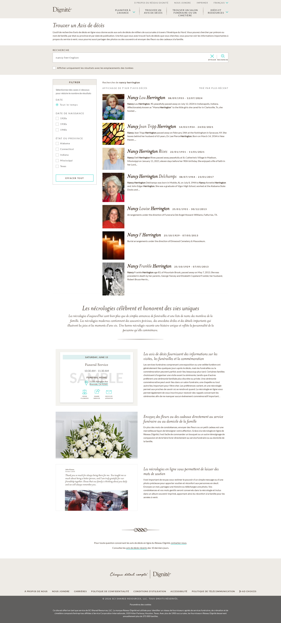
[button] (125, 11)
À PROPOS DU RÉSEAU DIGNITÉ (151, 3)
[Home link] (62, 10)
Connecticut (67, 149)
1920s (63, 118)
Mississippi (66, 160)
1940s (63, 129)
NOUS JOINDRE (182, 3)
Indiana (64, 154)
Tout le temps (69, 104)
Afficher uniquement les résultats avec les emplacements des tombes (95, 67)
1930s (63, 124)
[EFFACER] (212, 56)
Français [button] (219, 3)
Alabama (65, 143)
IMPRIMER (202, 3)
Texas (63, 166)
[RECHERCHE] (223, 56)
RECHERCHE (61, 50)
